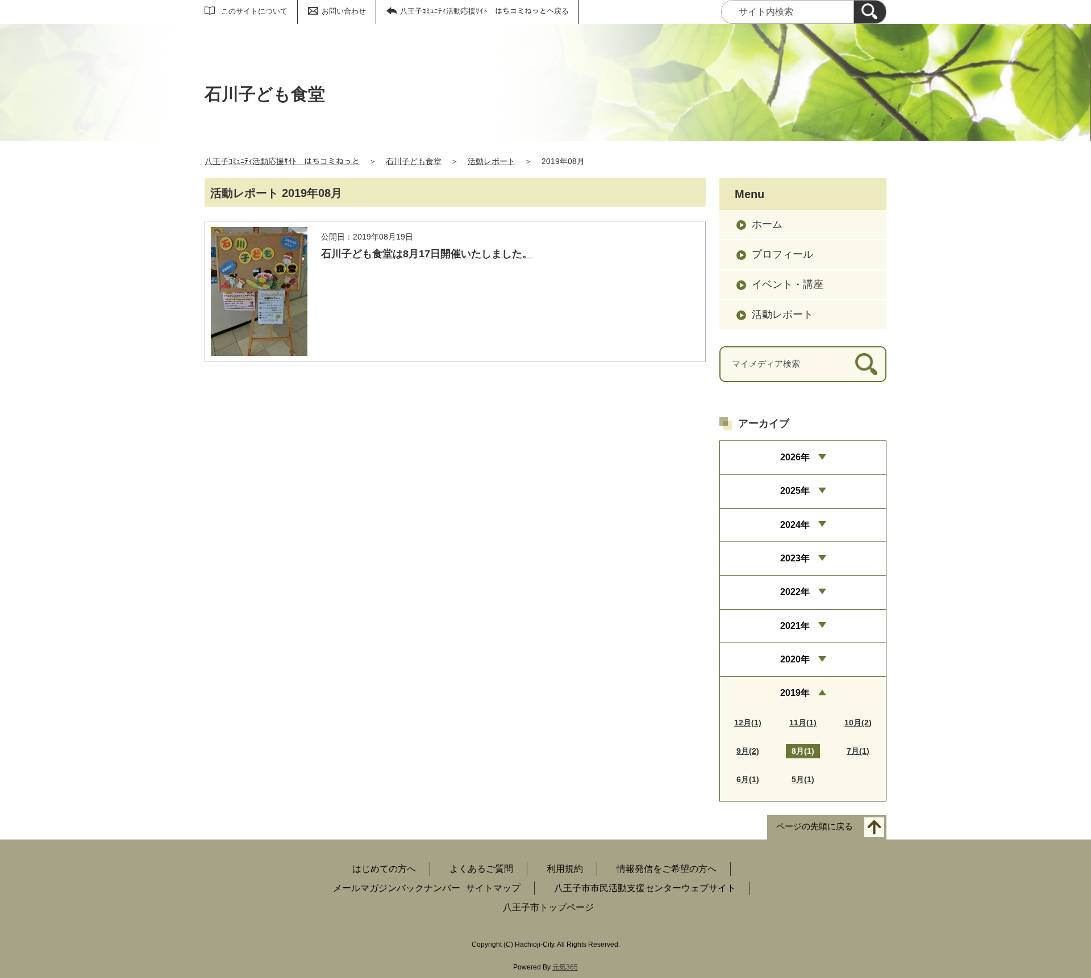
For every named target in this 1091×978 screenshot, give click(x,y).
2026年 (795, 457)
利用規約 (565, 869)
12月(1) (747, 722)
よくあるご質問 (481, 869)
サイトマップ (493, 888)
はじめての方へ (384, 869)
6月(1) (747, 779)
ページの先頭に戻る (814, 826)
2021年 (795, 626)
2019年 (795, 693)
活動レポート (491, 161)
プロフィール (782, 254)
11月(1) (803, 722)
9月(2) (747, 750)
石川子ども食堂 (414, 161)
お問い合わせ (344, 11)
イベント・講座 (787, 284)
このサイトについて (254, 11)
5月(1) (803, 779)
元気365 (565, 967)
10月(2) (858, 722)
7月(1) (858, 750)
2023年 (795, 558)
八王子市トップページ (548, 907)
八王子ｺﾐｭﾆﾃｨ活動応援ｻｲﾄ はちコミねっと (282, 161)
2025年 (795, 491)
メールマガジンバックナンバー (396, 888)
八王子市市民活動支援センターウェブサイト (645, 888)
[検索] (869, 12)
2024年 (795, 525)
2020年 (795, 659)
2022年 (795, 592)
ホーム (767, 224)
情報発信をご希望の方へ (667, 869)
